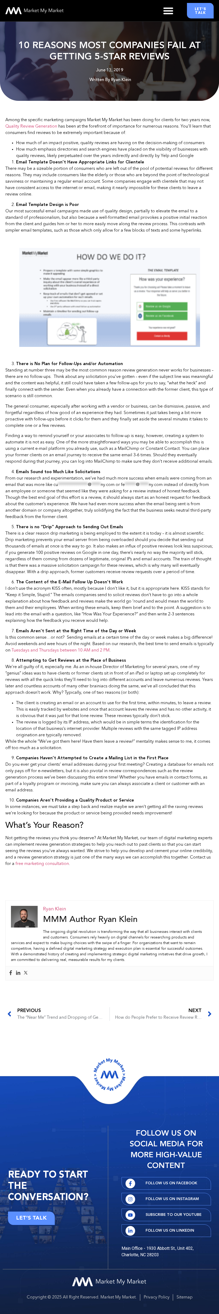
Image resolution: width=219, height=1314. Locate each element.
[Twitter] (25, 973)
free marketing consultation (42, 864)
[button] (168, 11)
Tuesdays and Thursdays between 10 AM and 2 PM (60, 650)
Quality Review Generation (31, 126)
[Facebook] (10, 973)
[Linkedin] (18, 973)
